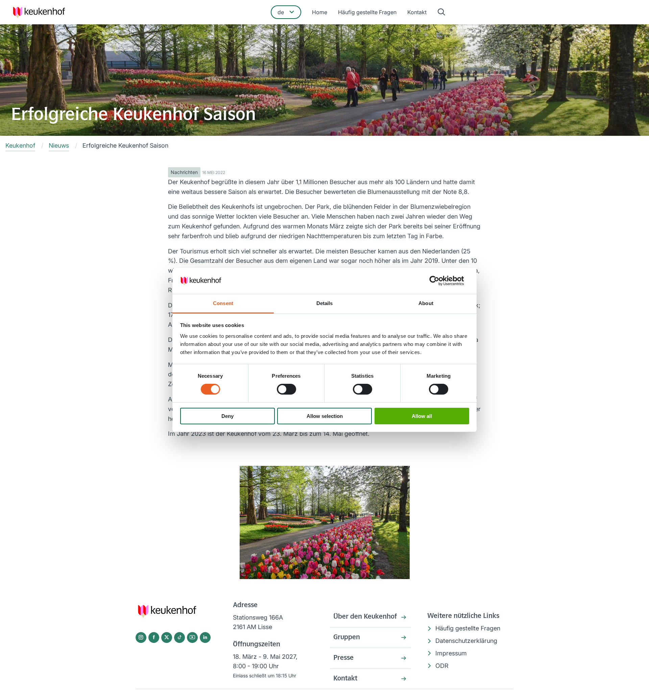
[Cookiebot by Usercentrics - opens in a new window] (439, 281)
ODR (442, 665)
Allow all (422, 416)
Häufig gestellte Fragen (367, 12)
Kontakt (417, 12)
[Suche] (441, 12)
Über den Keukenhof (365, 617)
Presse (343, 658)
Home (319, 12)
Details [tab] (324, 303)
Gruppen (346, 637)
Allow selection (325, 416)
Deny (227, 416)
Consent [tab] (223, 303)
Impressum (451, 653)
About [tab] (425, 303)
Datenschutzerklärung (466, 640)
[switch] (286, 389)
